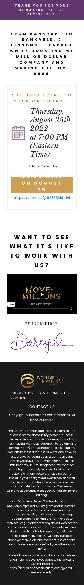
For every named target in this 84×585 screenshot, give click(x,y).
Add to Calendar (43, 166)
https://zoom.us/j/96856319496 (42, 197)
